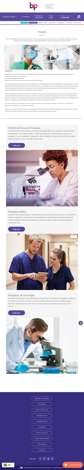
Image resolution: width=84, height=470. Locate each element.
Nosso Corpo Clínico (42, 410)
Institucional (69, 22)
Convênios (26, 17)
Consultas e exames (9, 17)
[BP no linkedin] (52, 458)
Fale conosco (42, 444)
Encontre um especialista (39, 17)
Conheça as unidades (42, 22)
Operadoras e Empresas (42, 398)
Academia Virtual (42, 421)
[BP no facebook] (40, 458)
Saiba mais (16, 145)
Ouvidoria (42, 450)
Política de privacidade (42, 438)
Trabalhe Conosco (42, 415)
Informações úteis (61, 22)
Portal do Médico (33, 22)
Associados (42, 427)
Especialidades (52, 22)
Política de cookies (42, 432)
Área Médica (42, 404)
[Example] (44, 458)
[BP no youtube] (48, 458)
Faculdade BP (24, 22)
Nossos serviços (77, 22)
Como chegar (51, 17)
